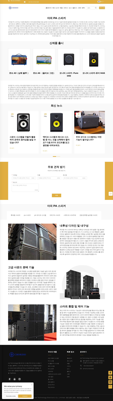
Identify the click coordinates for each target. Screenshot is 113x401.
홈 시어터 (50, 379)
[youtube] (14, 379)
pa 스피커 (27, 215)
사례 (79, 8)
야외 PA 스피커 (55, 215)
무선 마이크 (51, 387)
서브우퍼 (50, 371)
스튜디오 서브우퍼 (70, 215)
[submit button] (95, 7)
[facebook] (9, 379)
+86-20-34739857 (15, 0)
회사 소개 (55, 8)
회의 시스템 (51, 366)
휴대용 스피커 (15, 215)
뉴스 (70, 8)
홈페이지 (49, 8)
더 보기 (12, 148)
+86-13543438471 (88, 366)
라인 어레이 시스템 (53, 358)
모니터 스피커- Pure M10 (69, 74)
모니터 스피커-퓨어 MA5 (94, 73)
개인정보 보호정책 (83, 397)
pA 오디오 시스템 (40, 215)
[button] (54, 156)
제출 (56, 195)
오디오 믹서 (51, 384)
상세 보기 (19, 59)
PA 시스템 (51, 361)
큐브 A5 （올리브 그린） (44, 73)
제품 (61, 8)
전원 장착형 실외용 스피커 (88, 215)
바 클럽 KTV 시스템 (53, 363)
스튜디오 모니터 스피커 (54, 374)
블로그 (75, 8)
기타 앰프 (50, 376)
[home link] (13, 8)
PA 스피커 (51, 369)
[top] (110, 387)
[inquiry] (111, 194)
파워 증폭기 (51, 382)
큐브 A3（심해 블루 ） (19, 73)
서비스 (65, 8)
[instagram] (19, 379)
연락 (83, 8)
